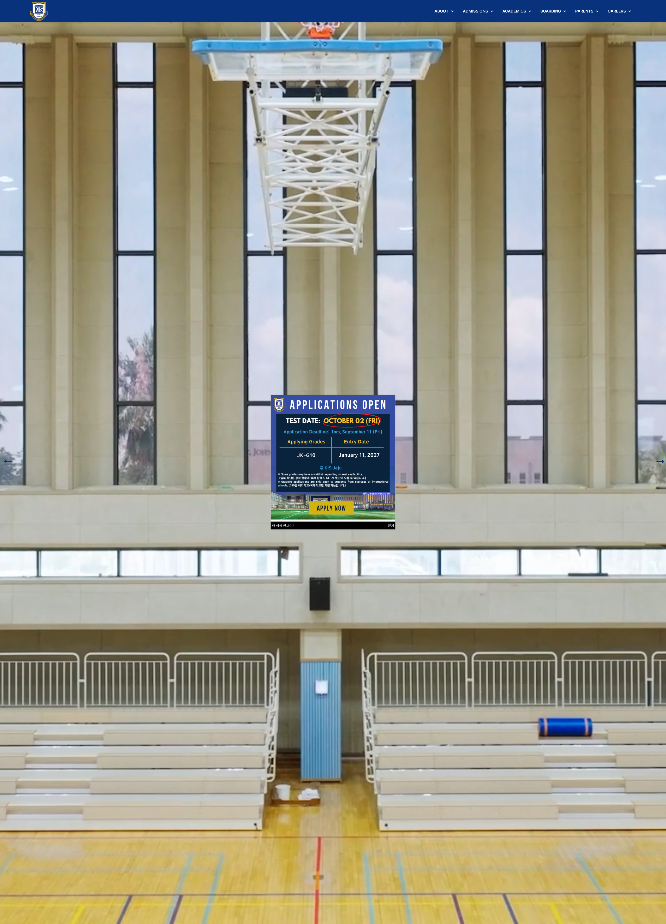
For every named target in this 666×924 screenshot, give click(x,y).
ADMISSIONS (475, 11)
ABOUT (441, 11)
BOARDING (550, 11)
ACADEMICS (514, 11)
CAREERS (617, 11)
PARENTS (584, 11)
